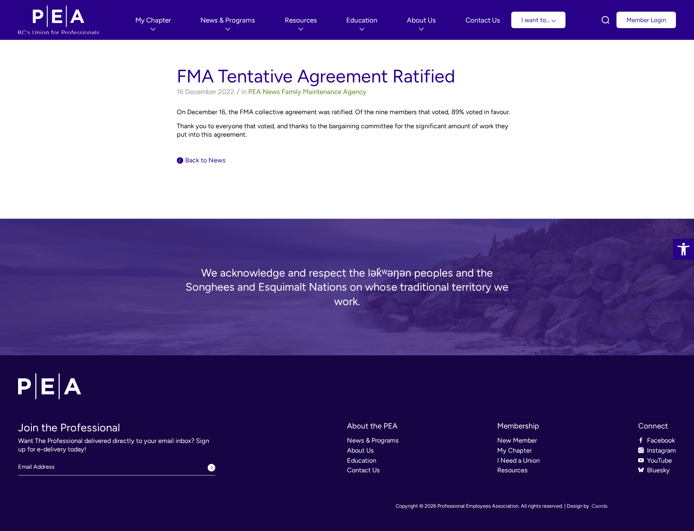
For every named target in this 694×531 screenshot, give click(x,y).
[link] (683, 249)
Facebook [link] (661, 440)
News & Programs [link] (373, 440)
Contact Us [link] (363, 470)
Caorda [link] (599, 506)
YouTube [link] (659, 460)
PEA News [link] (264, 92)
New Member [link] (517, 440)
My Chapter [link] (514, 450)
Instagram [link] (661, 450)
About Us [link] (360, 450)
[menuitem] (153, 20)
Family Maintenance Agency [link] (324, 92)
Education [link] (361, 460)
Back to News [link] (205, 160)
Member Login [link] (646, 20)
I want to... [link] (536, 20)
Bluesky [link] (658, 470)
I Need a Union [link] (518, 460)
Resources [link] (512, 470)
